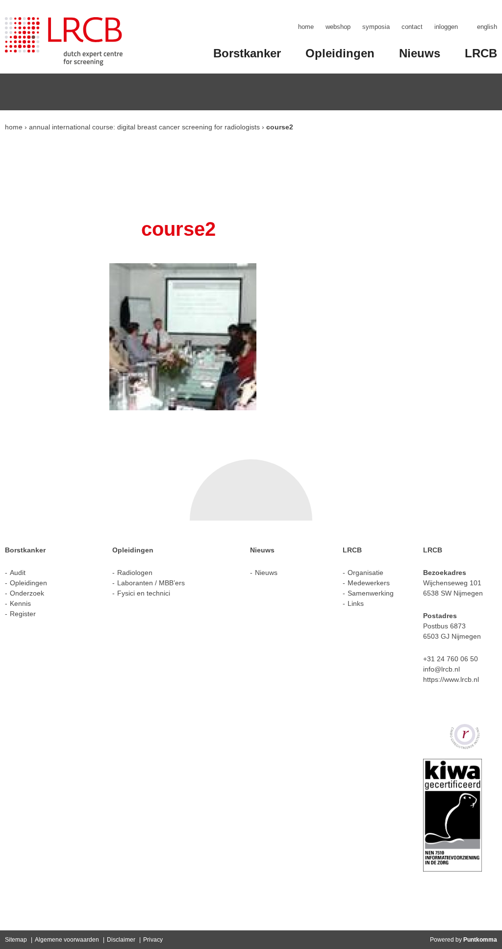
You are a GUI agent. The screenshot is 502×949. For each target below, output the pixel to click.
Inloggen (446, 26)
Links (356, 603)
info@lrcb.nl (441, 669)
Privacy (153, 939)
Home (306, 26)
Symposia (376, 26)
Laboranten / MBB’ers (151, 583)
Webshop (338, 26)
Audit (17, 572)
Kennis (20, 603)
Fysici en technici (143, 593)
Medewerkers (369, 583)
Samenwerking (371, 593)
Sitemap (16, 939)
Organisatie (365, 572)
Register (23, 614)
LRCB (481, 53)
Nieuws (419, 53)
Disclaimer (121, 939)
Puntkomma (480, 939)
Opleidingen (340, 53)
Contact (412, 26)
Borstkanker (247, 53)
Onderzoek (27, 593)
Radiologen (134, 572)
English (487, 26)
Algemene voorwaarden (67, 939)
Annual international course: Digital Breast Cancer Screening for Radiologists (144, 127)
